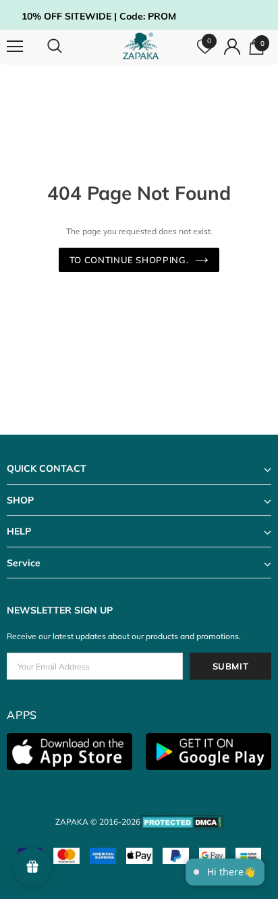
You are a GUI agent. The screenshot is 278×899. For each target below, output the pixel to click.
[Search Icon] (67, 46)
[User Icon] (232, 46)
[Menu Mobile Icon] (15, 46)
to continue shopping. (129, 259)
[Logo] (141, 46)
